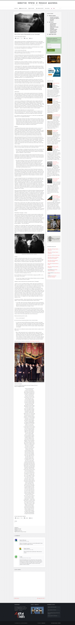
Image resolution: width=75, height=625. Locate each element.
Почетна (16, 8)
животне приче (52, 15)
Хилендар (24, 531)
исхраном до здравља (54, 18)
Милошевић (18, 531)
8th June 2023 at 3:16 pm (23, 541)
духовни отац (20, 530)
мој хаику (52, 19)
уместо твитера (53, 30)
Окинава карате (40, 8)
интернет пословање (54, 17)
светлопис (32, 8)
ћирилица (52, 28)
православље (53, 25)
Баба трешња (16, 598)
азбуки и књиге (53, 32)
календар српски (53, 31)
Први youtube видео (56, 255)
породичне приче (53, 29)
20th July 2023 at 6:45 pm (27, 549)
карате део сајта (52, 34)
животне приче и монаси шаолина (37, 3)
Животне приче (24, 8)
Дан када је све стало (40, 598)
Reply (28, 541)
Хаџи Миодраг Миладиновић (34, 341)
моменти (52, 20)
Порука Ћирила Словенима (52, 615)
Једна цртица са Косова (52, 609)
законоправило (53, 23)
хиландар (21, 531)
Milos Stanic (19, 528)
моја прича (47, 8)
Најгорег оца (19, 607)
